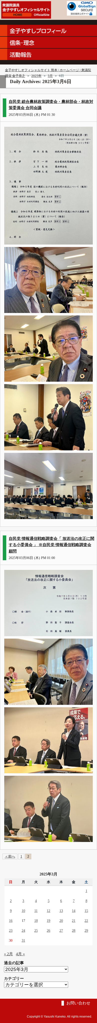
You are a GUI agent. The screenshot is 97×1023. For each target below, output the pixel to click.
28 (73, 930)
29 (86, 930)
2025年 (36, 76)
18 (36, 921)
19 (48, 921)
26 (48, 930)
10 (23, 911)
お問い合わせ (78, 1003)
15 (86, 911)
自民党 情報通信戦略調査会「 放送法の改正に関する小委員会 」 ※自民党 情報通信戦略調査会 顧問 (51, 544)
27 (61, 930)
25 (36, 930)
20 (61, 921)
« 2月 (8, 954)
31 (23, 940)
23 (10, 930)
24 (23, 930)
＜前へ (10, 856)
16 (10, 921)
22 (86, 921)
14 (73, 911)
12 (48, 911)
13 (61, 911)
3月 (50, 76)
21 (73, 921)
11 (36, 911)
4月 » (20, 954)
